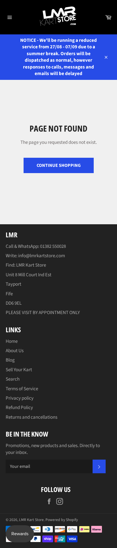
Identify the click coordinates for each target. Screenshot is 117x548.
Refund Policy (19, 407)
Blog (10, 360)
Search (13, 379)
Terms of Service (22, 388)
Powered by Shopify (61, 519)
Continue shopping (59, 165)
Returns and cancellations (31, 417)
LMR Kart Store (31, 519)
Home (12, 341)
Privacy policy (20, 398)
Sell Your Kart (19, 369)
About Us (15, 350)
